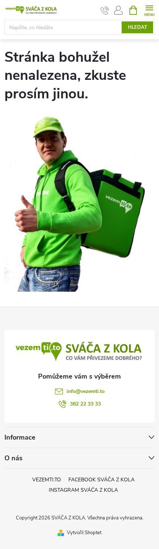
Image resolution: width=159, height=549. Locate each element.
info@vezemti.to (86, 391)
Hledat (137, 27)
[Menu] (149, 10)
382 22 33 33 (85, 403)
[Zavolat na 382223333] (104, 10)
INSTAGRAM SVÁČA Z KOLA (83, 490)
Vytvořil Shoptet (84, 532)
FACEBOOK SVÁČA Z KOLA (101, 479)
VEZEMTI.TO (46, 479)
